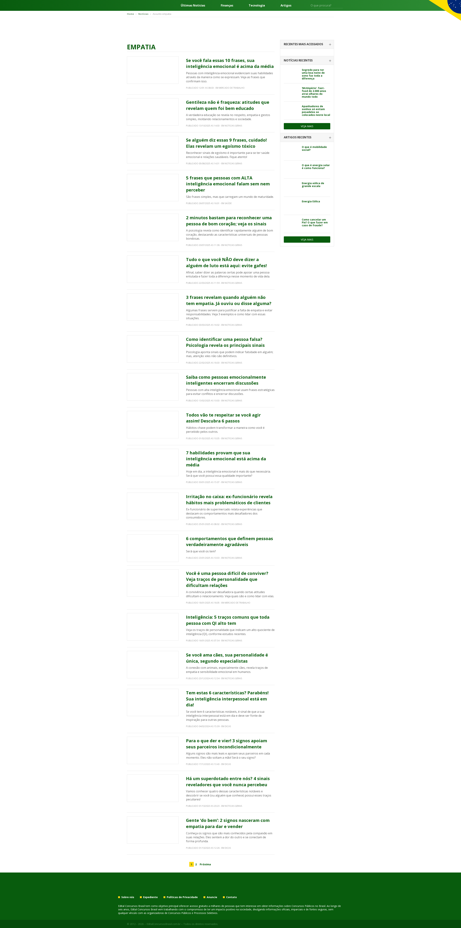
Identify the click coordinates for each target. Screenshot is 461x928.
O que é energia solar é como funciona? (316, 166)
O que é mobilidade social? (314, 148)
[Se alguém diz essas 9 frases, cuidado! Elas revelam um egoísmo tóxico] (153, 149)
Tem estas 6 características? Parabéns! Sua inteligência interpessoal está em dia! (227, 699)
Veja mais (307, 126)
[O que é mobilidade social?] (291, 151)
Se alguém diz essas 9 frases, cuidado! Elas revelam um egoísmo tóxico (226, 143)
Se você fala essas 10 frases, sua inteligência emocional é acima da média (230, 63)
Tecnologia (257, 5)
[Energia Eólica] (291, 206)
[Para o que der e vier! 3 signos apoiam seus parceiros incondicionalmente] (153, 750)
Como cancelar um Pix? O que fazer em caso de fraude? (315, 222)
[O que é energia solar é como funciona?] (291, 169)
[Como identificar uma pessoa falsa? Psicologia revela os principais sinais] (153, 349)
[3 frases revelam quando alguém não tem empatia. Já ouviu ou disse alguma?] (153, 307)
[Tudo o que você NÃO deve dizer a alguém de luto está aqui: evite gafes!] (153, 269)
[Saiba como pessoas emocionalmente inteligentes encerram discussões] (153, 386)
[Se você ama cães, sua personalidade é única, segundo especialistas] (153, 664)
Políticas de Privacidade (182, 897)
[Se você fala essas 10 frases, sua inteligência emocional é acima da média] (153, 70)
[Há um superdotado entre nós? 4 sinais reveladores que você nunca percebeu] (153, 788)
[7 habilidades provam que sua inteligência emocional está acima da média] (153, 462)
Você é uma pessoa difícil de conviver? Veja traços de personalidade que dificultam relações (227, 579)
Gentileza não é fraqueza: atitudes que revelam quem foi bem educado (227, 105)
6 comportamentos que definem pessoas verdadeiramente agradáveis (229, 541)
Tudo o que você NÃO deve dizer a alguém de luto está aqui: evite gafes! (226, 262)
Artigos (286, 5)
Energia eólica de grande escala (313, 184)
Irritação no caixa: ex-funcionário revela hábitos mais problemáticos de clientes (229, 499)
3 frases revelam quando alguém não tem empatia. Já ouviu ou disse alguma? (228, 300)
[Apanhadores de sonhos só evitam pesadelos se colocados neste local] (291, 110)
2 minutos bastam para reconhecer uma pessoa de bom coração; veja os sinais (229, 221)
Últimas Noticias (193, 5)
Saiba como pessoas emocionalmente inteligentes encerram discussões (226, 380)
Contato (231, 897)
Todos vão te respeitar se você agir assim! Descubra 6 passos (223, 418)
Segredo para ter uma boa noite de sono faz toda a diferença (313, 74)
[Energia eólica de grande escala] (291, 187)
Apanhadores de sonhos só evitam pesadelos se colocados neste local (316, 110)
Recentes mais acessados (303, 44)
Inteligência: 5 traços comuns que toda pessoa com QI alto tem (227, 620)
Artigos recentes (297, 137)
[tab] (307, 44)
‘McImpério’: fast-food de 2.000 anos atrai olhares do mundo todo (314, 92)
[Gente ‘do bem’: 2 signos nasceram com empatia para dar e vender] (153, 830)
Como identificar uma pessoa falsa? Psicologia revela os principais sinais (225, 342)
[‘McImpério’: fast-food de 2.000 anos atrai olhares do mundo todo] (291, 92)
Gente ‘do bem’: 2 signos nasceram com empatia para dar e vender (228, 823)
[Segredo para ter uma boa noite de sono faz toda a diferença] (291, 74)
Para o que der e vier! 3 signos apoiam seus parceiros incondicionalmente (226, 744)
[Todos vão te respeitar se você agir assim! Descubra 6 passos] (153, 424)
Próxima (205, 864)
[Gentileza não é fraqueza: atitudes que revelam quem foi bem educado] (153, 112)
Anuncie (212, 897)
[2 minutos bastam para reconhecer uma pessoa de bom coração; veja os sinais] (153, 227)
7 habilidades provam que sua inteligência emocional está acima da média (226, 459)
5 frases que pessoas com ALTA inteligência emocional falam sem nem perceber (228, 184)
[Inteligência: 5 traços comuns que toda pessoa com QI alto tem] (153, 626)
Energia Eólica (311, 201)
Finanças (227, 5)
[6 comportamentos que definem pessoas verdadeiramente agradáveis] (153, 548)
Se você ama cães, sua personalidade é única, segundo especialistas (227, 658)
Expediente (150, 897)
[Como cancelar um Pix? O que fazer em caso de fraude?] (291, 224)
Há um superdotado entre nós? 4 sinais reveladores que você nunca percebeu (228, 781)
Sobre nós (127, 897)
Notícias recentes (298, 60)
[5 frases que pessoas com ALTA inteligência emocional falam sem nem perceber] (153, 187)
